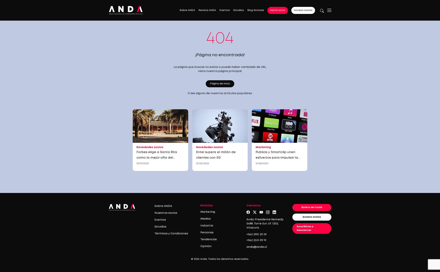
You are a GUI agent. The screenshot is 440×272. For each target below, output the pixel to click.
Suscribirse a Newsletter (305, 228)
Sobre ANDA (187, 10)
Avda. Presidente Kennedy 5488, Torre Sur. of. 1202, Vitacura (264, 223)
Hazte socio (277, 10)
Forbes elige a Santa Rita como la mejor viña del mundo (156, 158)
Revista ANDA (207, 10)
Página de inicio (220, 84)
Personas (206, 232)
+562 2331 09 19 (256, 240)
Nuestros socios (166, 213)
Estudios (238, 10)
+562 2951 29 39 (256, 234)
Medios (205, 219)
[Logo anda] (126, 10)
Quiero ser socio (311, 207)
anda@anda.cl (256, 247)
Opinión (205, 246)
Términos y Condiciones (171, 233)
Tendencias (208, 239)
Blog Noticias (255, 10)
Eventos (224, 10)
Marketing (207, 212)
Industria (206, 225)
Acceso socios (303, 10)
